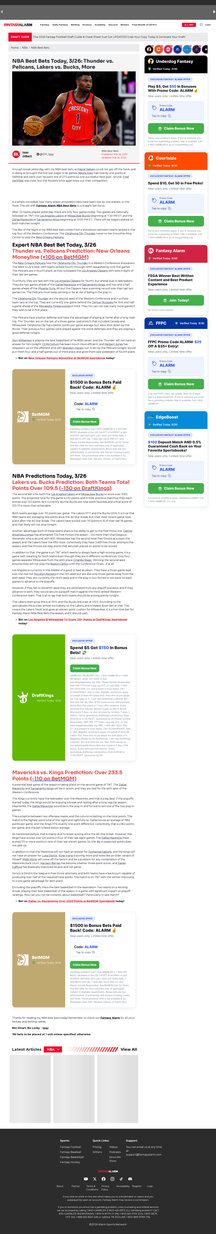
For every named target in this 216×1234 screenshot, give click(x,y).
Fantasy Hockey (70, 1162)
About (59, 1186)
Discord (112, 25)
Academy (100, 25)
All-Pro (189, 25)
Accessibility (123, 1186)
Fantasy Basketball (72, 1157)
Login (208, 25)
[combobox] (52, 1049)
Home (15, 47)
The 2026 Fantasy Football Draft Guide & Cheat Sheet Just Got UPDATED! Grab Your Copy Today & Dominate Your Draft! (109, 36)
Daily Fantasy (60, 25)
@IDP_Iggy (47, 154)
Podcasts (115, 1152)
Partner (75, 1186)
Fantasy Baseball (70, 1152)
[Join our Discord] (201, 25)
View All (129, 1049)
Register (137, 1186)
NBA (25, 47)
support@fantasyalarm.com (143, 1154)
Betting (75, 25)
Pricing (97, 1147)
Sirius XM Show (115, 1159)
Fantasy (44, 25)
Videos (113, 1147)
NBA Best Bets (40, 47)
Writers (124, 25)
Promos (87, 25)
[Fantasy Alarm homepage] (18, 25)
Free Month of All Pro (144, 25)
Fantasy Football (70, 1147)
